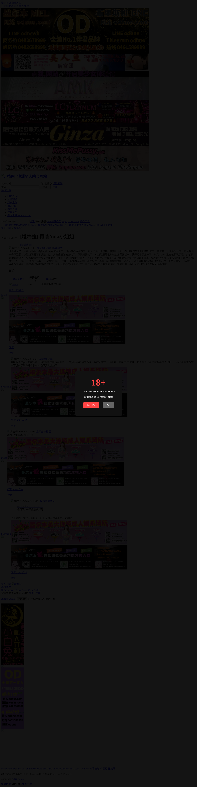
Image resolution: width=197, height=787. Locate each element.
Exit (108, 405)
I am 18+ (91, 405)
